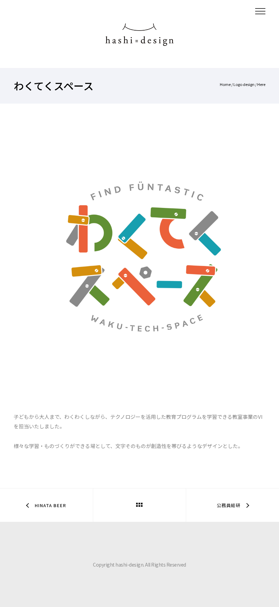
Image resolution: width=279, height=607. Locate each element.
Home (225, 84)
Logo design (244, 84)
